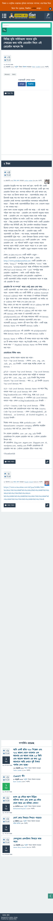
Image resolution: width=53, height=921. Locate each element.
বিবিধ (26, 768)
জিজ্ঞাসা (25, 67)
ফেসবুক (21, 84)
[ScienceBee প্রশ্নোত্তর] (22, 15)
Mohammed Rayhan (19, 809)
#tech (13, 74)
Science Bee (13, 919)
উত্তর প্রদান (16, 180)
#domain (7, 74)
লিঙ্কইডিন (31, 84)
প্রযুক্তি (16, 67)
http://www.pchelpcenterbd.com (17, 260)
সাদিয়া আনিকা (16, 823)
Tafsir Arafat (17, 770)
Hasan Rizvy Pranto (19, 847)
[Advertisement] (26, 126)
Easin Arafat (17, 782)
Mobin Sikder (13, 917)
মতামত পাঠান (5, 915)
